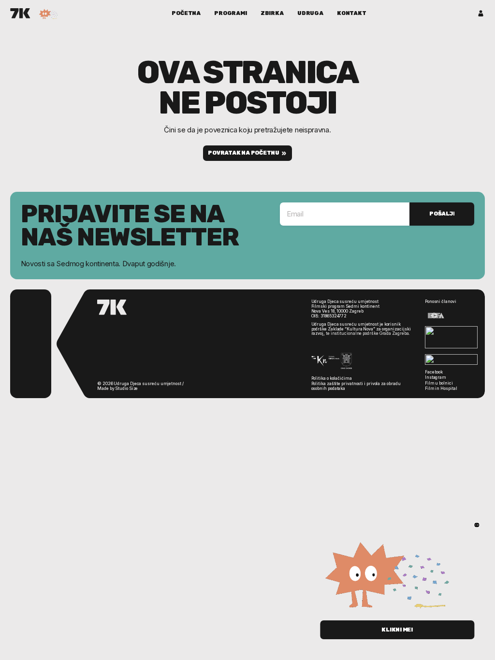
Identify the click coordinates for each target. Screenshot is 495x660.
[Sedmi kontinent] (20, 13)
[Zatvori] (477, 525)
